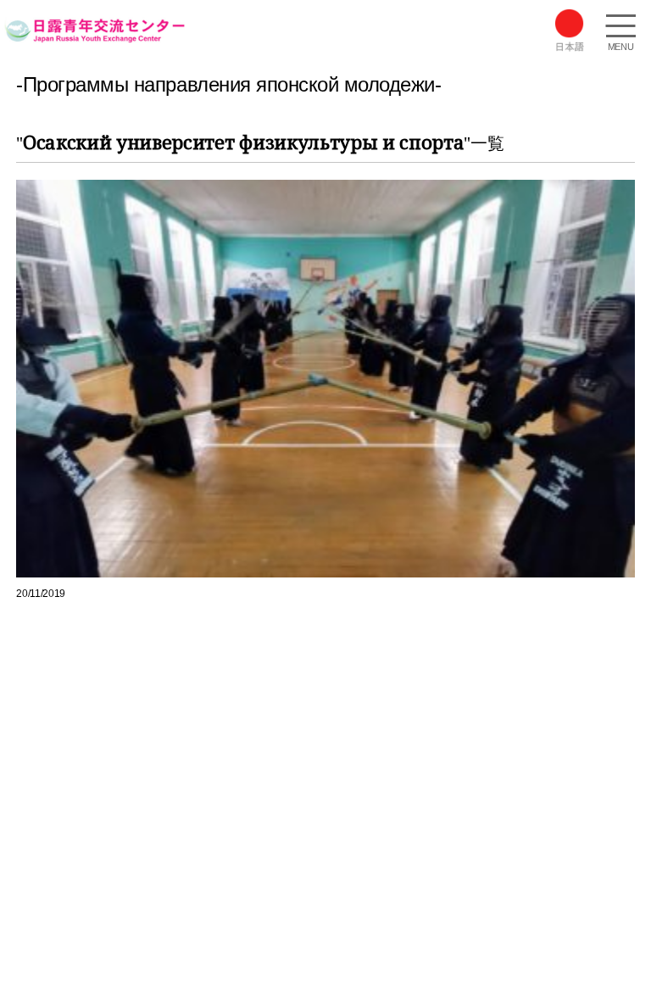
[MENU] (620, 28)
